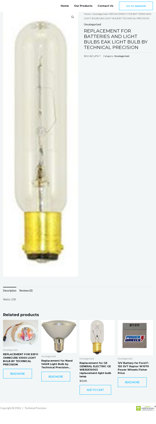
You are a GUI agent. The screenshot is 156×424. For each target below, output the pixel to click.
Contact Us (105, 5)
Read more (17, 373)
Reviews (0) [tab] (26, 290)
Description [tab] (9, 290)
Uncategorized (100, 14)
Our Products (83, 5)
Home (65, 5)
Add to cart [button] (95, 389)
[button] (136, 6)
